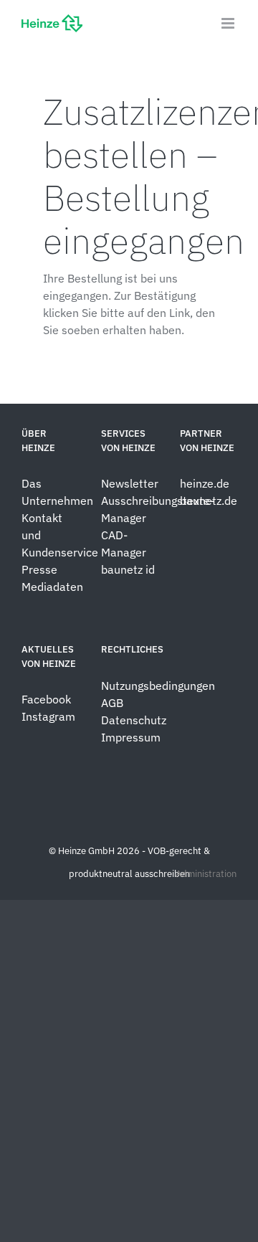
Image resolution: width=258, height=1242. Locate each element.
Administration (206, 874)
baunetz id (128, 569)
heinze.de (204, 483)
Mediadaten (52, 586)
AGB (112, 703)
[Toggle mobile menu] (228, 23)
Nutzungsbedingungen (158, 685)
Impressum (131, 737)
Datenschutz (135, 720)
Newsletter (129, 483)
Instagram (48, 716)
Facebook (46, 699)
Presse (39, 569)
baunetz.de (208, 500)
